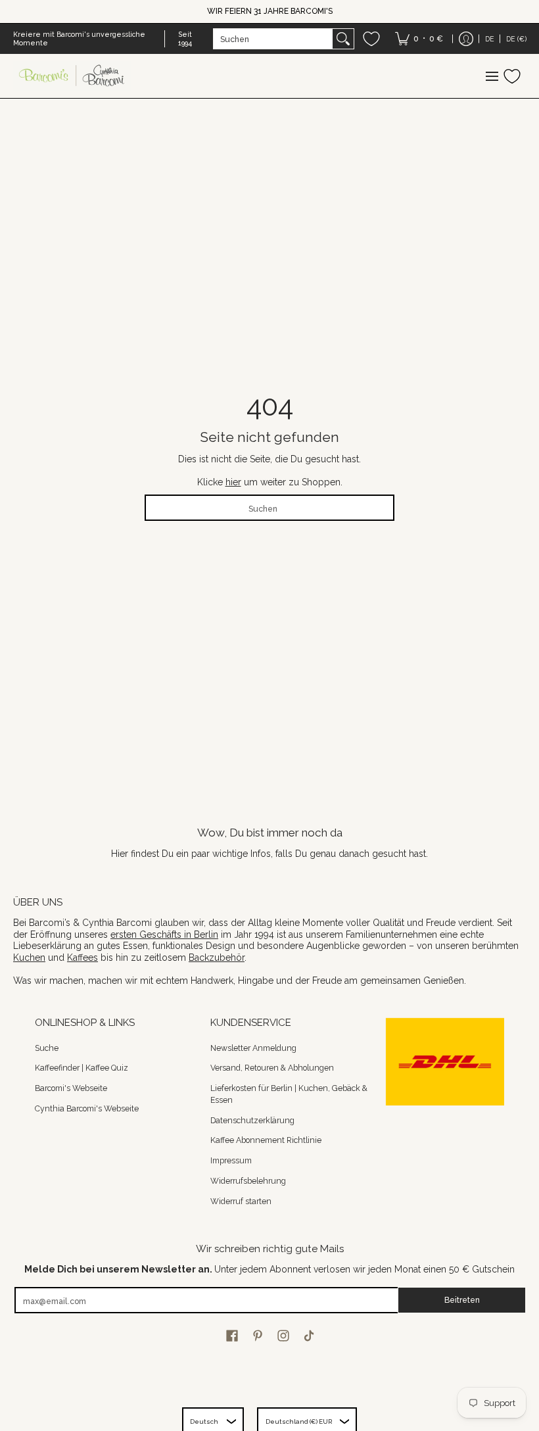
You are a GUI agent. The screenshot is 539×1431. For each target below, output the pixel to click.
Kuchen (29, 957)
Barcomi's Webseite (71, 1088)
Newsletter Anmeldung (253, 1048)
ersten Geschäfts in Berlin (164, 934)
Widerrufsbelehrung (248, 1181)
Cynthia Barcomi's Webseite (87, 1108)
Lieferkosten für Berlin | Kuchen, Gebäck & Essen (288, 1094)
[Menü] (491, 76)
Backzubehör (217, 957)
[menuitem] (419, 39)
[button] (232, 1335)
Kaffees (82, 957)
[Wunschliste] (371, 39)
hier (233, 482)
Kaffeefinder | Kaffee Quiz (81, 1068)
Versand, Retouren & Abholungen (272, 1068)
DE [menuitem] (489, 39)
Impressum (231, 1160)
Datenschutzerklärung (252, 1120)
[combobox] (273, 39)
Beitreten (462, 1300)
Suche (47, 1048)
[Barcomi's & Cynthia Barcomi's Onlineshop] (72, 76)
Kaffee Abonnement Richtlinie (265, 1140)
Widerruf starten (240, 1201)
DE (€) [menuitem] (516, 39)
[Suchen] (343, 39)
